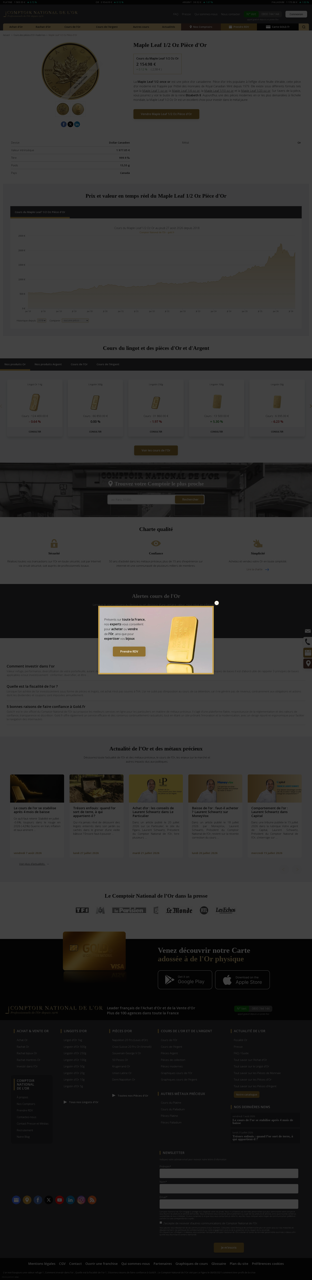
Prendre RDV (129, 651)
